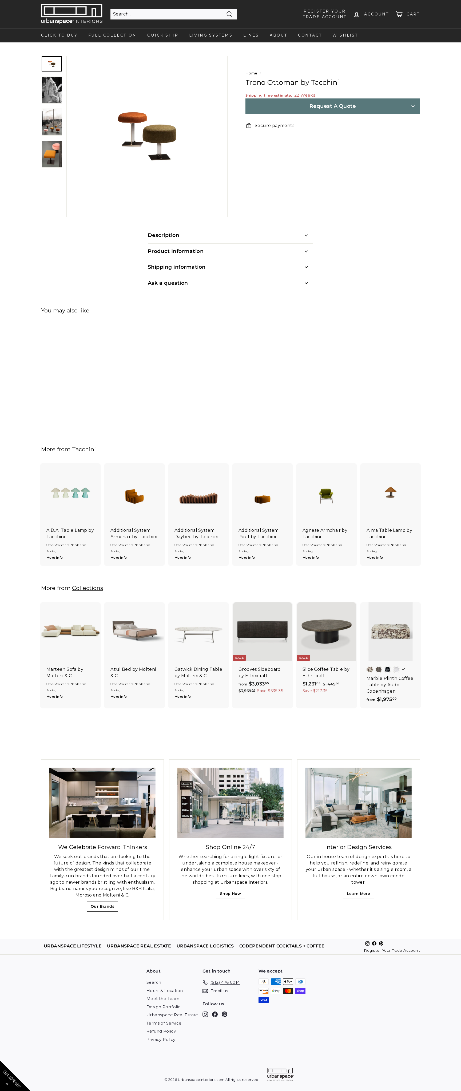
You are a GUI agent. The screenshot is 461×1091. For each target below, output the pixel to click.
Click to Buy (59, 35)
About (278, 35)
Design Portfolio (163, 1006)
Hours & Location (164, 990)
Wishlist (345, 35)
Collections (87, 588)
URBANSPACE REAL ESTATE (139, 946)
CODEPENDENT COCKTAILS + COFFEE (282, 946)
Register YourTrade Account (325, 14)
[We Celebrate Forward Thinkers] (102, 803)
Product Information (176, 251)
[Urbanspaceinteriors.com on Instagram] (205, 1014)
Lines (251, 35)
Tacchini (84, 449)
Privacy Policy (161, 1039)
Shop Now (232, 895)
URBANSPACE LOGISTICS (205, 946)
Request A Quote (332, 106)
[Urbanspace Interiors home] (281, 1075)
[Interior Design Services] (358, 803)
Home (251, 73)
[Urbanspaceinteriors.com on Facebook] (215, 1014)
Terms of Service (163, 1023)
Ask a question (168, 283)
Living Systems (211, 35)
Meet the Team (162, 998)
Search (153, 982)
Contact (310, 35)
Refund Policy (161, 1031)
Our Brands (104, 908)
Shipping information (177, 267)
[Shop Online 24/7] (230, 803)
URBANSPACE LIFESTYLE (73, 946)
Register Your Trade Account (392, 950)
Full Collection (112, 35)
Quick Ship (162, 35)
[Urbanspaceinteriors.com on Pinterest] (224, 1014)
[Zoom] (147, 136)
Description (163, 235)
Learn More (360, 895)
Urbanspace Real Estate (172, 1014)
